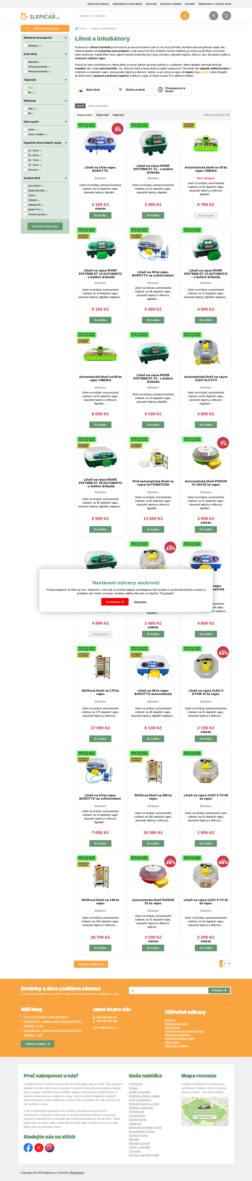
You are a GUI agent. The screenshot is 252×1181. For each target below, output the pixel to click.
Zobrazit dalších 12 (91, 964)
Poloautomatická (39, 66)
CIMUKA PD (36, 204)
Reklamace (172, 1027)
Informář (151, 4)
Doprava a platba (170, 4)
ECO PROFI (35, 185)
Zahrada (134, 1139)
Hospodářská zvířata (142, 1131)
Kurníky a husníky (139, 1092)
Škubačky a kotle (139, 1143)
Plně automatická (39, 71)
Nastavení (140, 601)
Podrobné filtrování (45, 226)
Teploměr (30, 79)
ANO (31, 87)
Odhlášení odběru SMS (179, 1038)
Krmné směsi (137, 1115)
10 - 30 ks (35, 150)
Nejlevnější (102, 115)
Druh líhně (30, 54)
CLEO (32, 195)
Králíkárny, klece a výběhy (144, 1096)
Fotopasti (135, 1151)
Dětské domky (138, 1119)
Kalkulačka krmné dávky (127, 4)
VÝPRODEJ (136, 1084)
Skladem (35, 45)
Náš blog (31, 1010)
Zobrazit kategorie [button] (46, 28)
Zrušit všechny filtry (98, 105)
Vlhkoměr (30, 100)
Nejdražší (118, 115)
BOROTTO (35, 209)
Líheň (33, 129)
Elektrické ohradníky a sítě (145, 1127)
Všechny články (35, 1044)
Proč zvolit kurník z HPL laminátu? (46, 1017)
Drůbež (133, 1088)
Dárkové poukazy (98, 4)
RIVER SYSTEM (37, 190)
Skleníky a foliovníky (141, 1107)
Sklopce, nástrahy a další (144, 1155)
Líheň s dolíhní (38, 134)
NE (31, 92)
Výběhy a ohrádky (140, 1147)
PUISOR (34, 200)
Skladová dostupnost (38, 37)
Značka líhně (32, 178)
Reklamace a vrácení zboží (215, 4)
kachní (205, 72)
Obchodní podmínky (178, 1035)
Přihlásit (217, 990)
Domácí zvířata (138, 1135)
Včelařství (135, 1123)
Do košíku (100, 215)
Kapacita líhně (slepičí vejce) (42, 142)
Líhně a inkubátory (104, 28)
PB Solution (76, 1172)
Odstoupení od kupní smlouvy (184, 1031)
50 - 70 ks (35, 160)
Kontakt (190, 4)
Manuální (34, 61)
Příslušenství (136, 1111)
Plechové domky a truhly (144, 1104)
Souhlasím (113, 601)
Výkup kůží (172, 1042)
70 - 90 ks (35, 164)
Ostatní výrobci (38, 214)
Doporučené (84, 115)
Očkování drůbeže (177, 1046)
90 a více (34, 169)
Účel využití (31, 121)
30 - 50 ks (35, 155)
